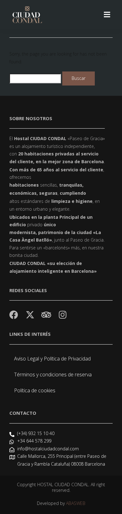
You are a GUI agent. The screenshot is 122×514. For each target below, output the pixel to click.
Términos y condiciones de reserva (53, 374)
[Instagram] (62, 315)
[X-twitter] (30, 315)
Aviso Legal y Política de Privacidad (52, 358)
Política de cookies (34, 390)
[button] (107, 14)
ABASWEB (75, 503)
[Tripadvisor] (46, 315)
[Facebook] (13, 315)
